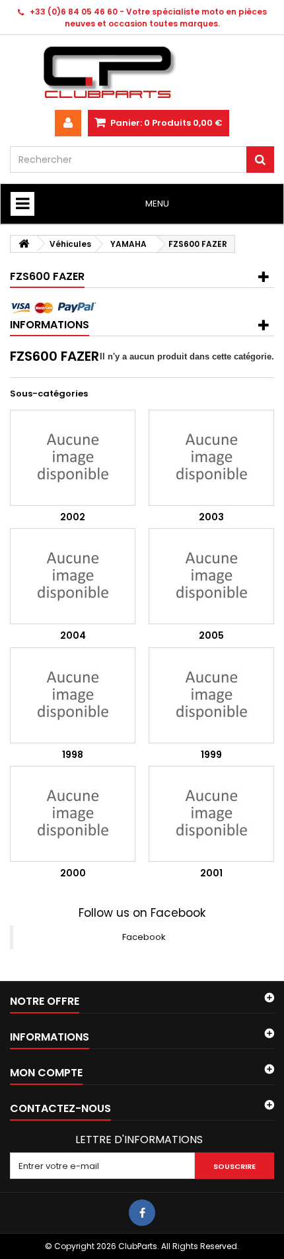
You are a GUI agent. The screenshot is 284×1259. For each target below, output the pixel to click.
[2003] (211, 458)
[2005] (211, 576)
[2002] (72, 458)
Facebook (144, 937)
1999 (211, 754)
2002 (72, 517)
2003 (211, 517)
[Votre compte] (68, 123)
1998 (72, 754)
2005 (211, 635)
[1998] (72, 695)
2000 (73, 873)
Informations (49, 324)
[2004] (72, 576)
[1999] (211, 695)
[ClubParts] (142, 72)
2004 (73, 635)
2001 (211, 873)
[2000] (72, 814)
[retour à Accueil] (23, 244)
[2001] (211, 814)
